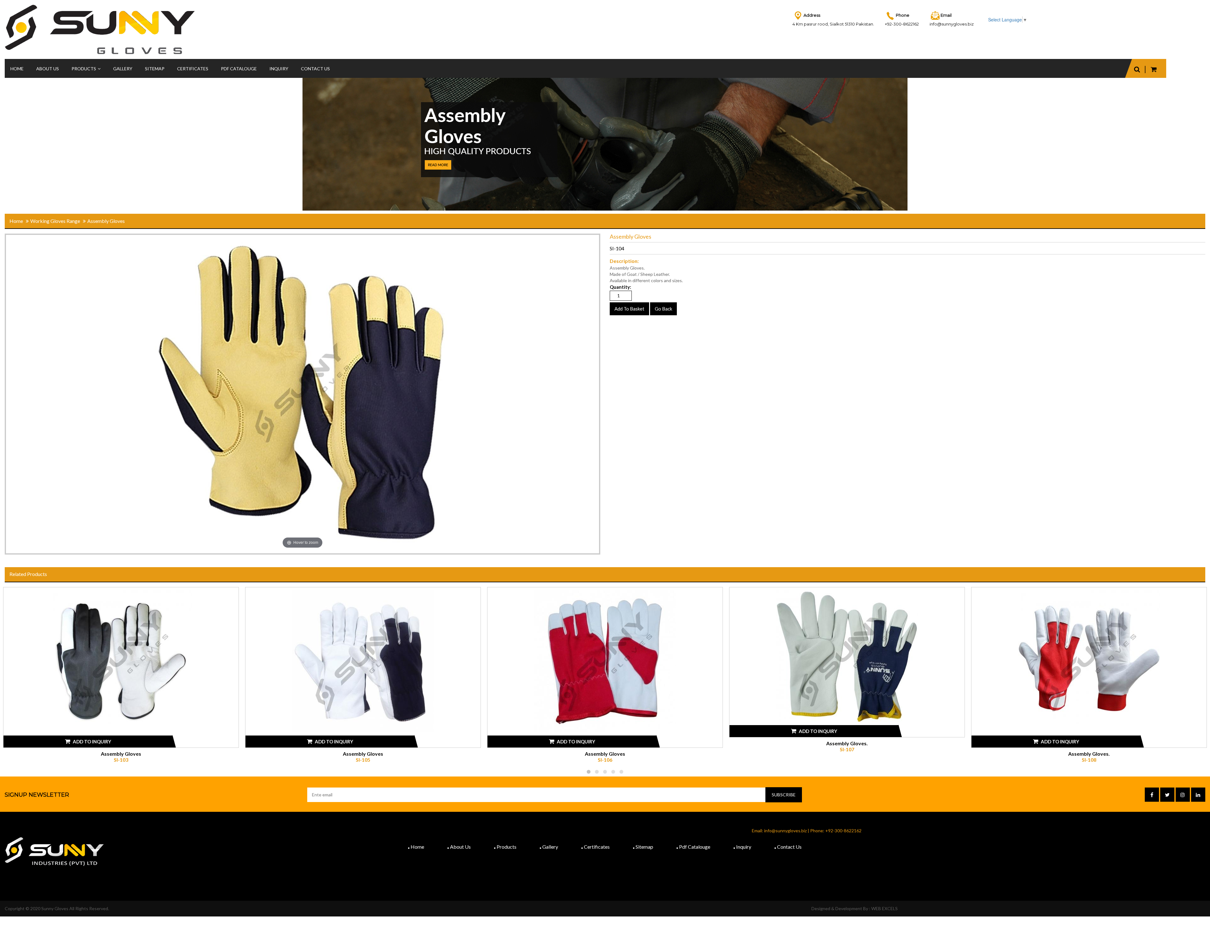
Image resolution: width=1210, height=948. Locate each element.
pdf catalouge (239, 68)
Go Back (663, 308)
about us (460, 847)
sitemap (154, 68)
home (16, 221)
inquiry (278, 68)
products (84, 68)
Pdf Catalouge (694, 847)
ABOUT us (47, 68)
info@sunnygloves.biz (952, 23)
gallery (550, 847)
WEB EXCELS (884, 908)
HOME (17, 68)
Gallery (122, 68)
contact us (315, 68)
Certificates (192, 68)
